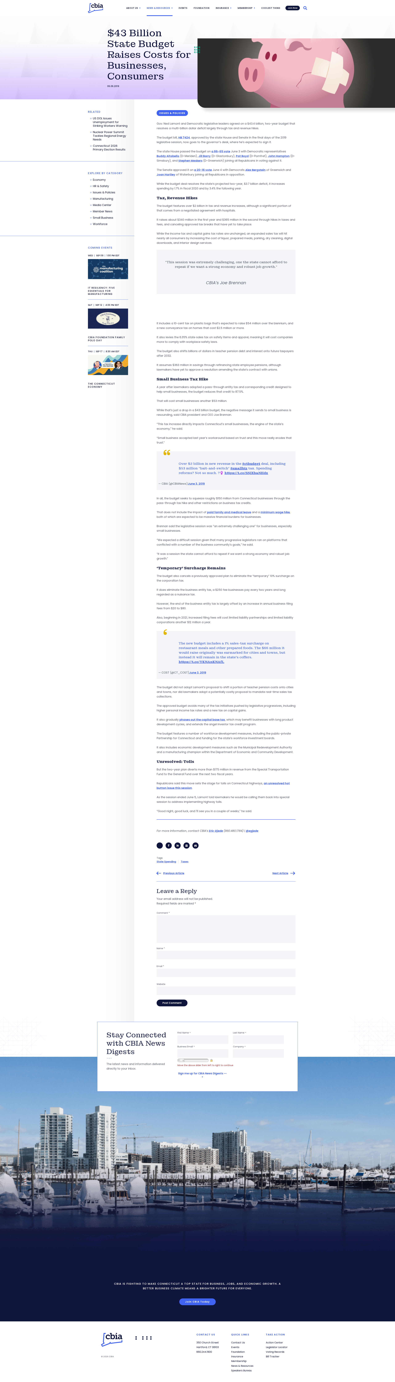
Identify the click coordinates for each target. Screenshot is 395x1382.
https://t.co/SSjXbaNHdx (246, 473)
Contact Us (238, 1342)
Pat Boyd (242, 156)
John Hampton (279, 156)
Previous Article (173, 873)
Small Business (103, 218)
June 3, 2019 (196, 484)
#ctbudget (251, 464)
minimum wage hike (275, 512)
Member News (102, 211)
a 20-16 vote (203, 170)
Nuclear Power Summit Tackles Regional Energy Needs (109, 135)
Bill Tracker (272, 1356)
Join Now (292, 7)
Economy (99, 180)
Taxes (184, 861)
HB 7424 (184, 137)
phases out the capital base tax (202, 720)
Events (183, 8)
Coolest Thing (270, 8)
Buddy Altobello (168, 156)
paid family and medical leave (229, 512)
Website (161, 984)
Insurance (222, 8)
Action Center (274, 1342)
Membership (245, 8)
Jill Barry (204, 156)
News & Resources (158, 8)
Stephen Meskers (190, 161)
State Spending (166, 861)
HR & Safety (101, 186)
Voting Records (275, 1352)
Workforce (100, 224)
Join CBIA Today (197, 1302)
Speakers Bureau (241, 1370)
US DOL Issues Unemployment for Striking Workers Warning (110, 122)
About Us (132, 8)
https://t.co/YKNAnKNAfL (201, 662)
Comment (163, 912)
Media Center (102, 205)
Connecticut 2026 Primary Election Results (109, 147)
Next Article (280, 873)
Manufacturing (103, 199)
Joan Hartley (166, 174)
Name (161, 948)
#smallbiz (238, 468)
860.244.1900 (204, 1352)
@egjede (252, 831)
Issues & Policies (104, 192)
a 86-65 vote (220, 151)
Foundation (202, 8)
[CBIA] (95, 8)
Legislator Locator (277, 1347)
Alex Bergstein (255, 170)
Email (160, 966)
